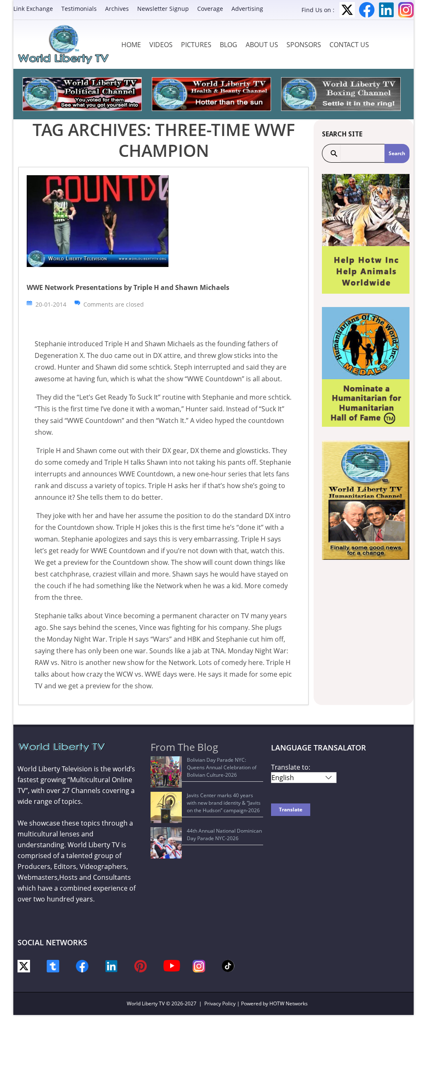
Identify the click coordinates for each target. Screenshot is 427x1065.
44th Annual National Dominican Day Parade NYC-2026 (224, 834)
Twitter (347, 10)
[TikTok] (228, 965)
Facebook (366, 10)
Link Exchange (33, 9)
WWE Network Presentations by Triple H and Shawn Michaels (128, 287)
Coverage (210, 9)
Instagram (406, 10)
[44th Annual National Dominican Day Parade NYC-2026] (166, 843)
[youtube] (171, 965)
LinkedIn (386, 10)
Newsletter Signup (163, 9)
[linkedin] (111, 965)
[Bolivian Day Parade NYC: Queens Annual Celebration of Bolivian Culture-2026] (166, 772)
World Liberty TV (146, 1003)
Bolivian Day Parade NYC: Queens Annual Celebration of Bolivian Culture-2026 (221, 767)
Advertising (247, 9)
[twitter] (24, 965)
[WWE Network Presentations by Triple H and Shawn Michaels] (97, 220)
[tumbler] (53, 965)
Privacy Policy (220, 1003)
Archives (117, 9)
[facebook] (82, 965)
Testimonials (79, 9)
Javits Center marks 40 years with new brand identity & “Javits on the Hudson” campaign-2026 (224, 803)
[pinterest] (140, 965)
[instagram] (199, 965)
